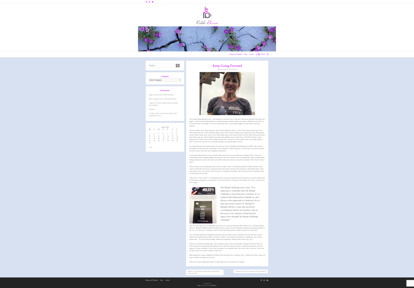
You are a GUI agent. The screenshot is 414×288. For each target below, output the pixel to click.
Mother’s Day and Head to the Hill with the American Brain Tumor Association (203, 272)
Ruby (199, 285)
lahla (235, 69)
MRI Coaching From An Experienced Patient (162, 99)
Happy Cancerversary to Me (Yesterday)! (161, 95)
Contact (251, 54)
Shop (245, 54)
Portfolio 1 (152, 109)
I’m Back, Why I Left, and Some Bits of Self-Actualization (250, 271)
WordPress (213, 285)
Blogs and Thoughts (236, 54)
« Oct (150, 147)
